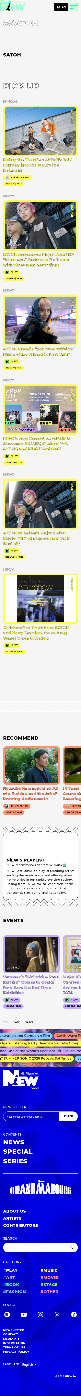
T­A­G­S (17, 1022)
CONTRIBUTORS (20, 1226)
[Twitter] (57, 1315)
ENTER (68, 1116)
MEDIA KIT (11, 1339)
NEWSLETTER (15, 1107)
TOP (5, 1022)
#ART (9, 1278)
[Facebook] (74, 1315)
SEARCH (10, 1238)
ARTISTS (12, 1219)
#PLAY (10, 1271)
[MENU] (74, 7)
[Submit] (72, 1247)
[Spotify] (7, 1315)
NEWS (14, 1143)
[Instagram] (40, 1315)
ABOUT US (14, 1212)
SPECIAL (18, 1152)
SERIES (15, 1161)
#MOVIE (49, 1278)
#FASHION (14, 1292)
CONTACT (10, 1334)
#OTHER (49, 1292)
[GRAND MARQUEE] (40, 1187)
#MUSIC (49, 1271)
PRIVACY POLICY (16, 1352)
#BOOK (11, 1285)
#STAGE (49, 1285)
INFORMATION (14, 1343)
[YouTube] (24, 1315)
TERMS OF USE (14, 1347)
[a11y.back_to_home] (12, 6)
